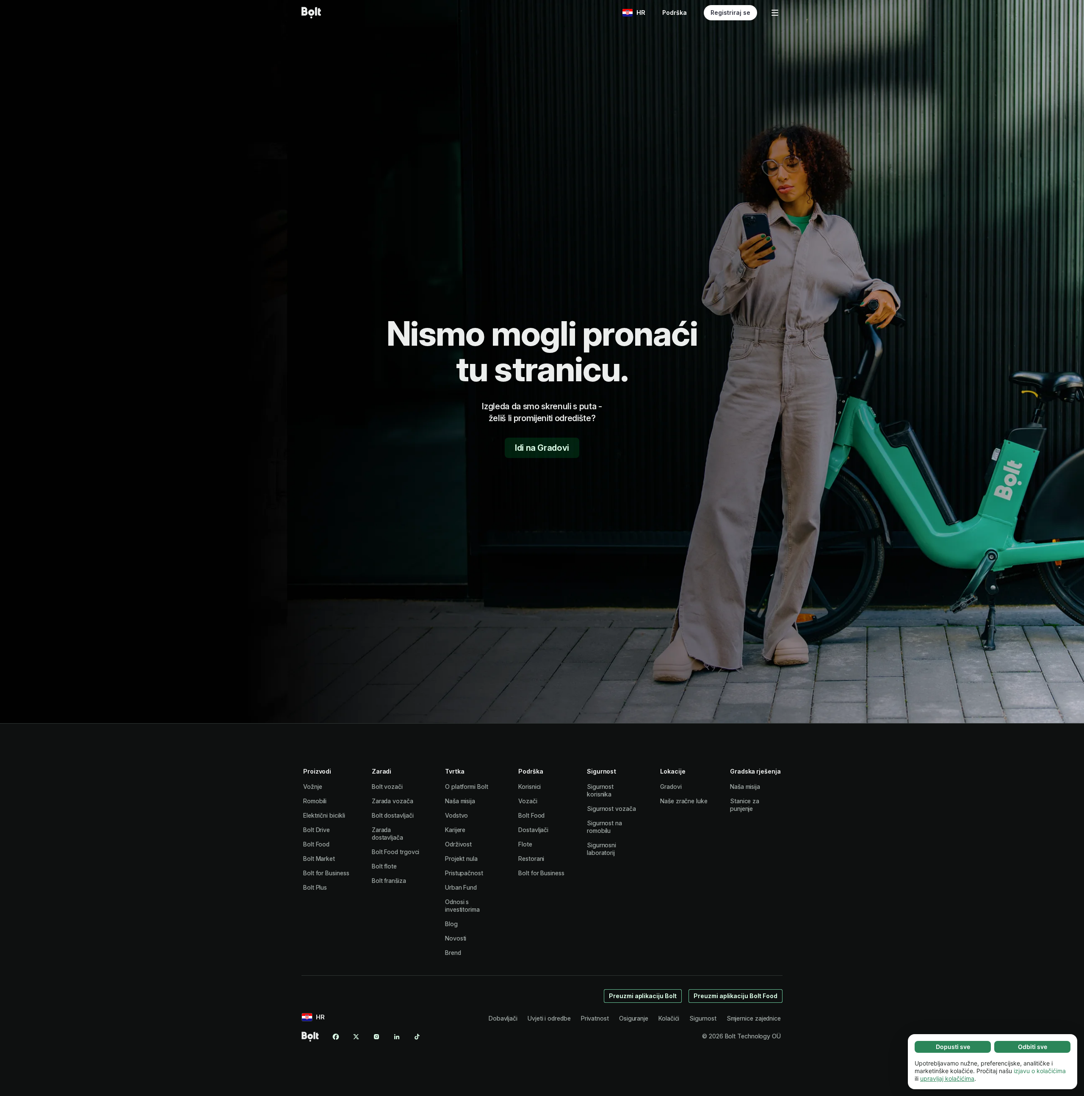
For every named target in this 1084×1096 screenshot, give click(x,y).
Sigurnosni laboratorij (601, 848)
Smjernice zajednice (754, 1018)
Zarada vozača (392, 801)
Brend (453, 952)
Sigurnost (702, 1018)
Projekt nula (461, 858)
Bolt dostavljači (393, 815)
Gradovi (670, 786)
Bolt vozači (387, 786)
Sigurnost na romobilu (604, 826)
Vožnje (312, 786)
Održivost (458, 844)
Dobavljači (503, 1018)
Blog (451, 923)
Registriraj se (730, 12)
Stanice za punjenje (744, 804)
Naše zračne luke (684, 801)
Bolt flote (384, 866)
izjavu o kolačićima (1040, 1070)
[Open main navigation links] (775, 12)
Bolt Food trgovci (396, 851)
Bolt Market (319, 858)
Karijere (455, 829)
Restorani (531, 858)
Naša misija (460, 801)
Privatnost (595, 1018)
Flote (525, 844)
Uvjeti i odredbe (549, 1018)
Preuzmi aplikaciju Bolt (643, 995)
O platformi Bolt (466, 786)
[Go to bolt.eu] (311, 13)
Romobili (314, 801)
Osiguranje (633, 1018)
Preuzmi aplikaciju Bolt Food (735, 995)
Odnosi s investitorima (462, 905)
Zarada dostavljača (387, 833)
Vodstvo (456, 815)
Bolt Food (316, 844)
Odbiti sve (1032, 1046)
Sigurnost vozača (611, 808)
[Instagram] (376, 1036)
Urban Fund (461, 887)
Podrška (674, 12)
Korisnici (529, 786)
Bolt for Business (326, 873)
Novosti (455, 938)
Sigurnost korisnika (600, 790)
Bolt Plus (315, 887)
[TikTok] (417, 1036)
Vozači (527, 801)
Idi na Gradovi (542, 448)
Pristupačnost (464, 873)
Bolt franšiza (389, 880)
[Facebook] (336, 1036)
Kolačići (668, 1018)
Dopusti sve (953, 1046)
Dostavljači (533, 829)
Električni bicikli (324, 815)
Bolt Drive (316, 829)
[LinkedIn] (397, 1036)
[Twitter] (356, 1036)
